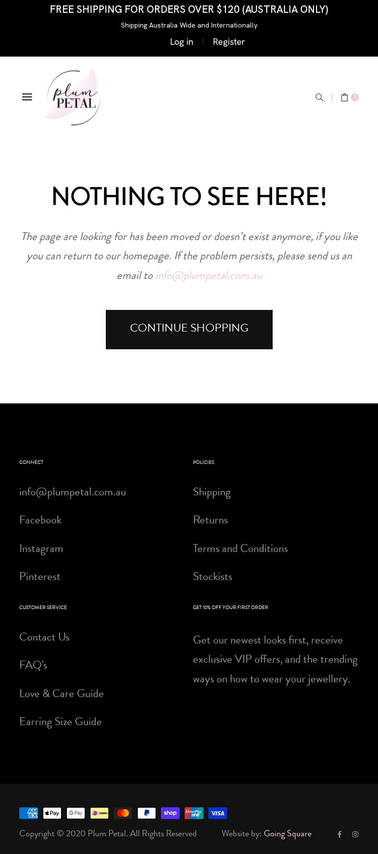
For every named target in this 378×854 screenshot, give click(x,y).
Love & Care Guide (61, 695)
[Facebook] (339, 834)
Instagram (41, 549)
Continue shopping (189, 329)
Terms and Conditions (240, 549)
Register (229, 41)
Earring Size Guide (60, 723)
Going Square (288, 834)
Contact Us (44, 638)
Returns (210, 521)
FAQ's (33, 666)
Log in (181, 41)
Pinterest (40, 577)
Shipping (212, 493)
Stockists (212, 577)
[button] (319, 97)
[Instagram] (355, 834)
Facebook (40, 521)
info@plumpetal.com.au (208, 276)
